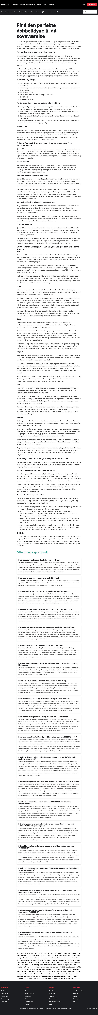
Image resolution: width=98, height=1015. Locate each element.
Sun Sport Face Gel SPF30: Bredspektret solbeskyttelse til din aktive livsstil (54, 972)
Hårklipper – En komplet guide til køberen (35, 965)
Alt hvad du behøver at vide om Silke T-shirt (56, 976)
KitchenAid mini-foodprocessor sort (63, 965)
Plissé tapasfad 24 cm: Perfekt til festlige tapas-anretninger (37, 967)
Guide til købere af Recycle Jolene (28, 976)
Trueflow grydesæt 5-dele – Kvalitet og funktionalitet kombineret (57, 953)
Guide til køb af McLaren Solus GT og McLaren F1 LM (35, 956)
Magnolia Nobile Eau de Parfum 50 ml (67, 978)
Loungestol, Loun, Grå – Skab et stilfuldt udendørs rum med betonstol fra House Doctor (47, 974)
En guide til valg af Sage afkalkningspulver (59, 960)
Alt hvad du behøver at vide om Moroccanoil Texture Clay (54, 958)
